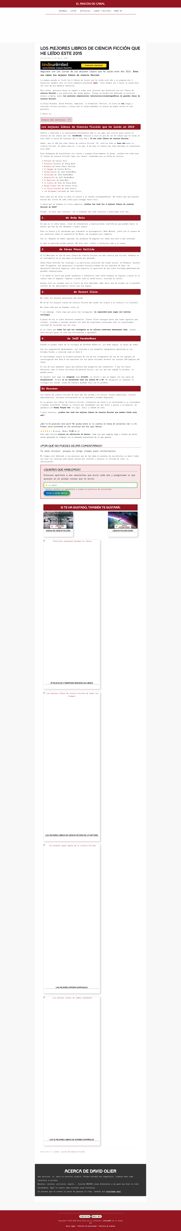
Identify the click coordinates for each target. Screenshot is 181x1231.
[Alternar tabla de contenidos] (68, 119)
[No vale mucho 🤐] (43, 431)
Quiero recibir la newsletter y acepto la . (79, 489)
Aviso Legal (70, 1226)
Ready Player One (52, 186)
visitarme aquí (113, 1191)
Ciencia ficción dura (123, 531)
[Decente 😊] (45, 431)
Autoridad (48, 175)
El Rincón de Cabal (90, 3)
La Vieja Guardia (52, 188)
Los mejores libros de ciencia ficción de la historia (71, 835)
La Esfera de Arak (53, 183)
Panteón (47, 161)
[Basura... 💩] (41, 431)
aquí (95, 83)
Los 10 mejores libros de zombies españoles (71, 1140)
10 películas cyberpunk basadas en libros (71, 683)
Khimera (47, 166)
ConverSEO (107, 1221)
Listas (56, 1152)
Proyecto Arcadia (52, 164)
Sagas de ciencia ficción (58, 531)
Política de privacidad (87, 1226)
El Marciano (50, 180)
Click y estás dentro (56, 493)
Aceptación (49, 177)
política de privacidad (99, 489)
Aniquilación (50, 172)
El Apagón (48, 169)
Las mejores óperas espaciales (72, 987)
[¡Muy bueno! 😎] (47, 431)
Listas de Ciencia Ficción (73, 1152)
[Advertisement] (90, 28)
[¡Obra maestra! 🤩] (50, 431)
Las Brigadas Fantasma (55, 191)
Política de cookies (107, 1226)
